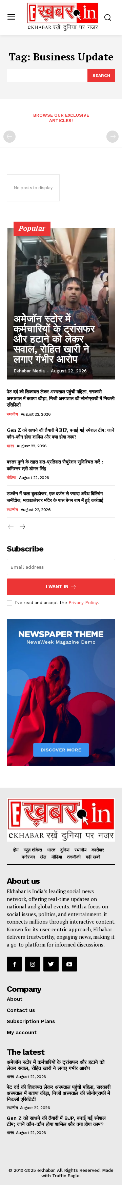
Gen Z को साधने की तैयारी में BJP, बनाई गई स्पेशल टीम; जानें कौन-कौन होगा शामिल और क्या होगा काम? (60, 433)
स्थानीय (12, 414)
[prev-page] (9, 137)
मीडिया (11, 477)
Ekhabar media (29, 370)
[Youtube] (69, 964)
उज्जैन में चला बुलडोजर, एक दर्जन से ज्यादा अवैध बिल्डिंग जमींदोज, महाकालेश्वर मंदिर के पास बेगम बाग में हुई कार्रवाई (55, 496)
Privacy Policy (83, 602)
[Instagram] (32, 964)
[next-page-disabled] (112, 137)
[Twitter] (50, 964)
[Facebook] (14, 964)
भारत (10, 446)
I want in (57, 586)
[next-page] (22, 527)
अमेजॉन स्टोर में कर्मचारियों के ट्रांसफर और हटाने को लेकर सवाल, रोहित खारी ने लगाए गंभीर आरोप (54, 339)
